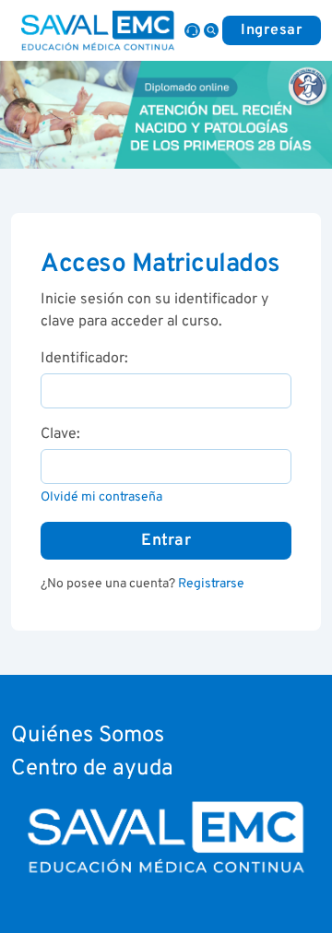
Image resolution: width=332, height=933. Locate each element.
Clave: (60, 434)
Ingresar (271, 30)
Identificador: (84, 358)
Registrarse (211, 584)
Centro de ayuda (92, 769)
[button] (211, 30)
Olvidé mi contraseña (101, 497)
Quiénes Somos (87, 736)
